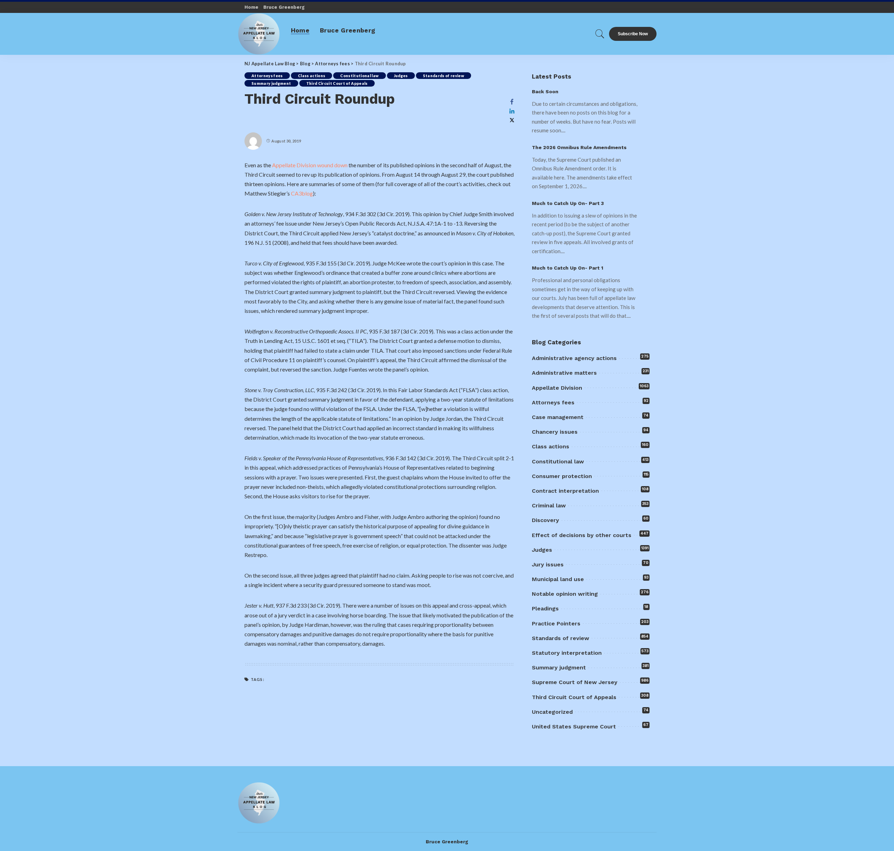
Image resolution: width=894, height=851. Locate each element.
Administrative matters (564, 372)
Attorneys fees (267, 75)
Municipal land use (558, 579)
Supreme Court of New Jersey (574, 682)
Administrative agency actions (574, 358)
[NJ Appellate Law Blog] (258, 34)
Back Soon (545, 91)
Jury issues (548, 564)
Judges (401, 75)
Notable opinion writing (565, 593)
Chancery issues (555, 431)
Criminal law (549, 505)
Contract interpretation (565, 490)
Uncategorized (552, 712)
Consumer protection (562, 476)
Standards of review (443, 75)
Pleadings (545, 608)
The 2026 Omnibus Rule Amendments (579, 147)
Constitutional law (359, 75)
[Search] (600, 34)
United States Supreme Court (574, 726)
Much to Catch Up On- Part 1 (567, 268)
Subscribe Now (633, 33)
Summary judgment (271, 83)
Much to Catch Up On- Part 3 (568, 203)
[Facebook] (512, 101)
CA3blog (302, 193)
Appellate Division (557, 387)
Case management (558, 417)
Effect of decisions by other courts (581, 535)
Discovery (545, 520)
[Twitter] (512, 120)
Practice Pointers (556, 623)
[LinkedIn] (512, 111)
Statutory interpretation (567, 653)
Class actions (311, 75)
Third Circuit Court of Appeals (337, 83)
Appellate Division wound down (309, 165)
